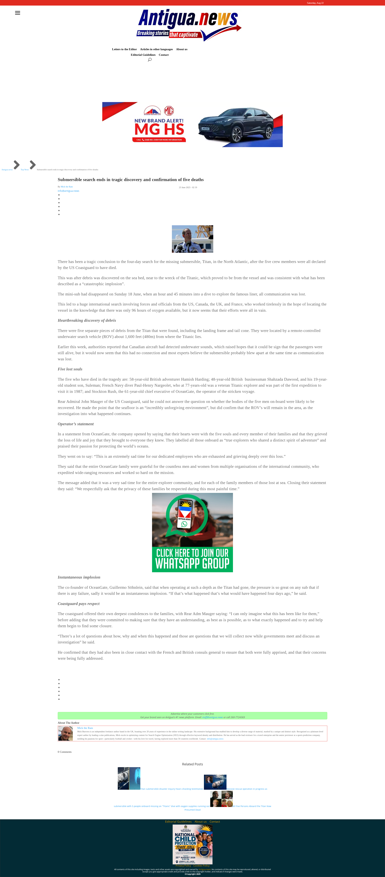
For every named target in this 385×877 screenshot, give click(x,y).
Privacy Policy (183, 865)
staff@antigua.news (212, 717)
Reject (274, 872)
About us (181, 49)
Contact (164, 54)
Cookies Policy (201, 865)
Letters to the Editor (124, 49)
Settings (291, 872)
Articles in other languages (156, 49)
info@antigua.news (68, 191)
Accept (257, 872)
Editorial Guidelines (143, 54)
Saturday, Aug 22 (315, 3)
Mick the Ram (67, 187)
